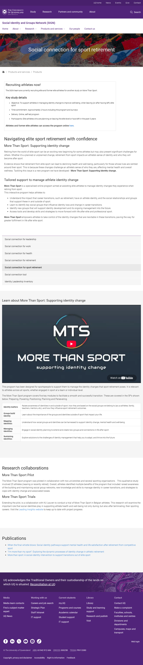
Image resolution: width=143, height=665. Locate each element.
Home (5, 28)
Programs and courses (70, 607)
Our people (74, 28)
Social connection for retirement (20, 260)
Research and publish (97, 616)
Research (47, 11)
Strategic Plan (38, 607)
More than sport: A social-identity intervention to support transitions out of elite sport (49, 555)
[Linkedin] (12, 642)
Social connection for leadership (20, 239)
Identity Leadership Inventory (19, 281)
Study (33, 11)
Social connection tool (16, 274)
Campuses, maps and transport (125, 631)
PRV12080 (81, 650)
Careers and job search (42, 603)
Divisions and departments (121, 622)
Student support (67, 617)
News (108, 3)
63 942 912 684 (44, 650)
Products (37, 72)
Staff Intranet (37, 612)
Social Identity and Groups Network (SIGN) (28, 23)
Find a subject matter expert (13, 609)
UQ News (7, 616)
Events (118, 3)
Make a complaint (123, 607)
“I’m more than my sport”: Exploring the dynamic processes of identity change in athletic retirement (56, 551)
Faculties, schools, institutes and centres (124, 614)
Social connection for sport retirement (23, 267)
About (92, 11)
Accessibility (39, 658)
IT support (36, 617)
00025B (64, 650)
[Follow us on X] (19, 642)
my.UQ (62, 603)
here (71, 125)
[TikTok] (39, 642)
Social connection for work (18, 246)
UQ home (97, 3)
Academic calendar (68, 612)
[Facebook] (5, 642)
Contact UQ (119, 603)
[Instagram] (32, 642)
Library (89, 603)
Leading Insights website (31, 509)
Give (127, 3)
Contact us (89, 28)
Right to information (56, 658)
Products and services (52, 28)
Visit (88, 620)
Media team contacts (13, 603)
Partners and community (70, 11)
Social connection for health (18, 253)
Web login (135, 641)
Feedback (71, 658)
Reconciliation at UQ (42, 584)
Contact (137, 3)
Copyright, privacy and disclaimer (17, 658)
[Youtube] (25, 642)
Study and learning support (95, 609)
